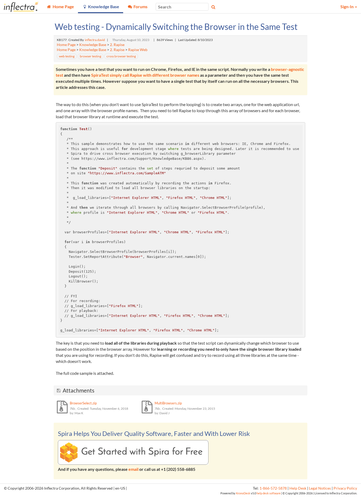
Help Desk (297, 488)
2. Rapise (117, 45)
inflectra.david (95, 40)
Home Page (66, 45)
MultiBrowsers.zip (168, 403)
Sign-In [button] (347, 6)
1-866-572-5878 (273, 488)
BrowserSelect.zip (83, 403)
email (133, 469)
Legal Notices (320, 488)
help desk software (269, 493)
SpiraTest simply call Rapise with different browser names (145, 74)
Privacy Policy (345, 488)
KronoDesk (243, 493)
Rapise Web (137, 50)
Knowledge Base (92, 45)
